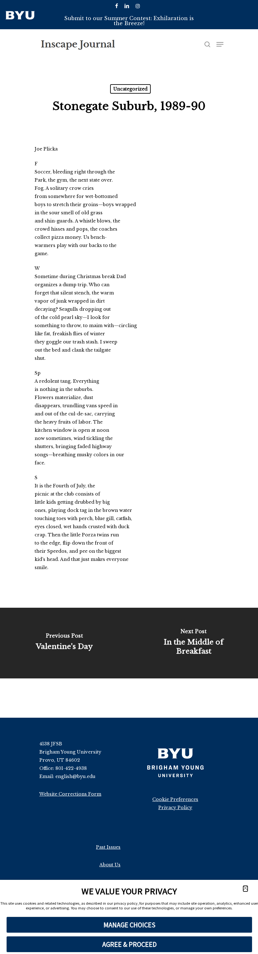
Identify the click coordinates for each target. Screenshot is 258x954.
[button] (245, 888)
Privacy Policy (175, 807)
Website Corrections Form (70, 794)
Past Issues (108, 847)
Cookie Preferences (175, 799)
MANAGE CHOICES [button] (129, 924)
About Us (110, 865)
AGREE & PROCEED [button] (129, 944)
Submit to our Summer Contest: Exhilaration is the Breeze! (129, 20)
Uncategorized (130, 89)
